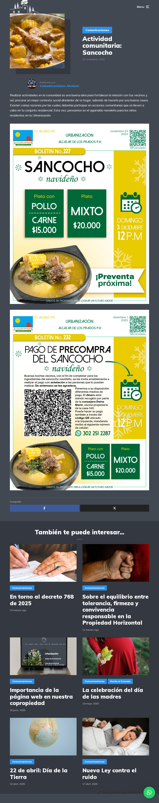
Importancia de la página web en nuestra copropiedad (41, 696)
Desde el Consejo (120, 681)
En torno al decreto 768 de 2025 (42, 599)
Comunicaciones (97, 30)
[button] (149, 792)
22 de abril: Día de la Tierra (38, 773)
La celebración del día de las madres (112, 693)
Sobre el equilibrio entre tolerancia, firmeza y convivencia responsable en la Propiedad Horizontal (115, 609)
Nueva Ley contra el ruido (109, 773)
